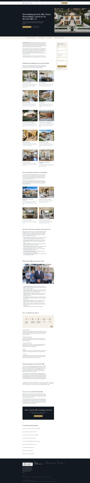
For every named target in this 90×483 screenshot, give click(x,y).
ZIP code (58, 57)
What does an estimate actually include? (28, 453)
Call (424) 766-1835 (65, 0)
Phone (58, 50)
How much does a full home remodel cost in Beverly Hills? (31, 428)
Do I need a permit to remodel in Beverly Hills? (29, 431)
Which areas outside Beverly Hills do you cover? (29, 444)
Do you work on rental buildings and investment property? (31, 441)
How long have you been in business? (27, 450)
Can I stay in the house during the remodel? (29, 438)
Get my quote (62, 66)
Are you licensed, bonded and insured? (28, 447)
